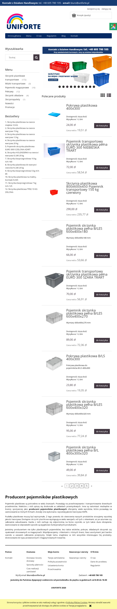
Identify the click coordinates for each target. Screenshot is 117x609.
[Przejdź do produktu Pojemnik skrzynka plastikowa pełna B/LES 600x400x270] (54, 318)
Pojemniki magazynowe (17, 87)
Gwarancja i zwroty (77, 557)
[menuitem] (14, 36)
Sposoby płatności (35, 564)
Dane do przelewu (98, 561)
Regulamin (95, 565)
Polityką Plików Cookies (76, 602)
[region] (77, 67)
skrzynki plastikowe (40, 519)
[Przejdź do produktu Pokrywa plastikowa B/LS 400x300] (54, 363)
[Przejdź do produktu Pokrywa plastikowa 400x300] (54, 114)
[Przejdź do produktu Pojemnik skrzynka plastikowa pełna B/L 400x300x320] (54, 456)
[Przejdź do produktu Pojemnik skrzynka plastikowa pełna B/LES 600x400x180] (54, 233)
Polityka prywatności (57, 561)
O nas (93, 557)
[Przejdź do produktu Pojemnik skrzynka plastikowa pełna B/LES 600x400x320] (54, 409)
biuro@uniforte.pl (36, 575)
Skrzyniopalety (12, 99)
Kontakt (8, 557)
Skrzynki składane (14, 95)
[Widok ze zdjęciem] (103, 95)
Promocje (10, 107)
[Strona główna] (23, 21)
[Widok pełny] (109, 95)
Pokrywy (9, 91)
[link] (77, 67)
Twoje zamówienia (56, 557)
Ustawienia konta (56, 565)
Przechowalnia (54, 569)
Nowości (9, 103)
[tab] (59, 87)
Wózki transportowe (15, 83)
